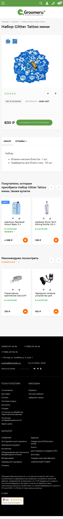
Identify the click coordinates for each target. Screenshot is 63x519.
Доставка (5, 394)
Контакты (5, 405)
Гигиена (5, 465)
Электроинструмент (10, 445)
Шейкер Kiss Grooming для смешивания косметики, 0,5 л (44, 297)
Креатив (34, 438)
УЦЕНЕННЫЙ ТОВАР (40, 462)
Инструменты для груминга (14, 441)
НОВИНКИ (6, 438)
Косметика (6, 449)
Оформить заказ (36, 397)
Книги (33, 447)
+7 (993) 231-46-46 (32, 346)
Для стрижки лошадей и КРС (44, 451)
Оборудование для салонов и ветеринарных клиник (15, 453)
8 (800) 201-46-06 (9, 346)
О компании (7, 390)
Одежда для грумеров (11, 462)
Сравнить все (8, 262)
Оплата (4, 397)
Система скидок (8, 401)
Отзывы (4, 408)
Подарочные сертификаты (43, 458)
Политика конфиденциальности (11, 419)
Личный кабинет (36, 394)
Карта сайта (6, 424)
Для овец (35, 454)
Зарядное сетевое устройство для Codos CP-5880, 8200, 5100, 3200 (15, 297)
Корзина (32, 390)
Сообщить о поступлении (34, 123)
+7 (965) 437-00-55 (9, 352)
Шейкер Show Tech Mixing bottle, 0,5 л (14, 223)
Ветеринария (7, 458)
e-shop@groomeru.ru (11, 363)
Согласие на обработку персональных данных (12, 413)
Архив (15, 22)
